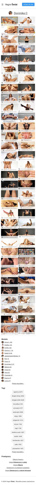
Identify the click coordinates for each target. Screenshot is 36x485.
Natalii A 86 (8, 353)
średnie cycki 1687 (18, 432)
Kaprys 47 (7, 378)
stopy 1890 (18, 416)
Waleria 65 (7, 367)
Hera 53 (7, 372)
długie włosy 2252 (18, 396)
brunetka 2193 (18, 404)
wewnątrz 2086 (18, 412)
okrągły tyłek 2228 (18, 400)
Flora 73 (7, 361)
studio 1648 (18, 436)
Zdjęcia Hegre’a (18, 459)
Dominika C (21, 13)
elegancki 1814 (18, 420)
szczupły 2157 (18, 408)
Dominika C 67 (9, 364)
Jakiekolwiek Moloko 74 (12, 356)
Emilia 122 (7, 348)
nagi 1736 (18, 428)
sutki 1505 (18, 444)
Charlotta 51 (8, 375)
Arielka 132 (8, 345)
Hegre (11, 4)
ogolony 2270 (18, 392)
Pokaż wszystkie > (18, 383)
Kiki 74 (6, 359)
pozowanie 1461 (18, 448)
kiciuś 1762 (18, 424)
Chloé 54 (7, 370)
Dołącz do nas (28, 4)
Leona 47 (7, 381)
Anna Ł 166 (8, 342)
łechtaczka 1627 (18, 440)
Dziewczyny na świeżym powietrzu (18, 468)
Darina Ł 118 (8, 350)
